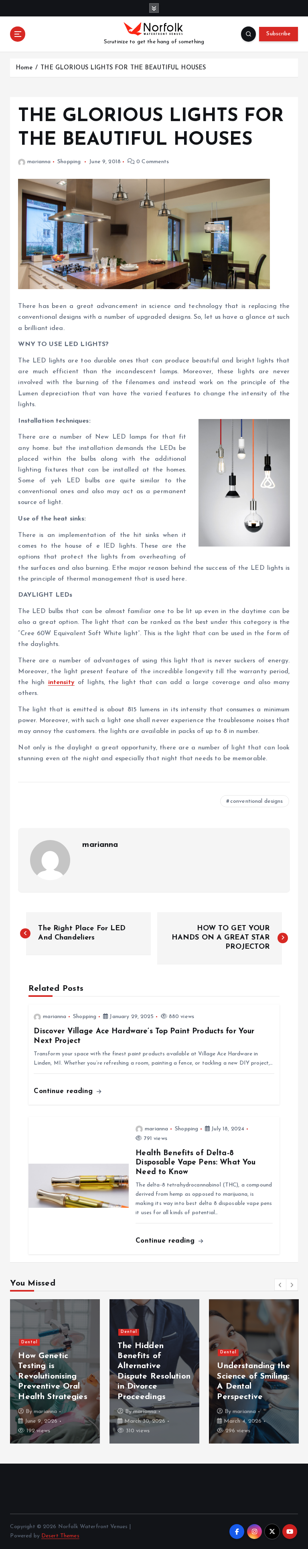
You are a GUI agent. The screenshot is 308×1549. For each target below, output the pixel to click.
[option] (55, 1371)
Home (24, 68)
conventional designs (256, 801)
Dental (29, 1342)
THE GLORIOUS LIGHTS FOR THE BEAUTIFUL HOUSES (123, 68)
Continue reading (64, 1091)
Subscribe (278, 33)
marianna (39, 162)
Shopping (69, 162)
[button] (280, 1285)
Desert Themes (60, 1536)
